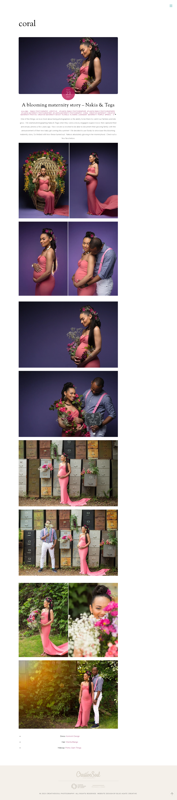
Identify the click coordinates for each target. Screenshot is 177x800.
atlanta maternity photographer (36, 113)
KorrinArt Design (73, 736)
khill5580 (24, 111)
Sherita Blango (72, 742)
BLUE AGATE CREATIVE (126, 794)
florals (65, 115)
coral (85, 113)
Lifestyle (53, 111)
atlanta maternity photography (67, 113)
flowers (73, 115)
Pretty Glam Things (73, 747)
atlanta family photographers (101, 111)
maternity (92, 115)
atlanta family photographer (72, 111)
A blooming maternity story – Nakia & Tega (68, 105)
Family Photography (39, 111)
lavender (82, 115)
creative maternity (97, 113)
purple (101, 115)
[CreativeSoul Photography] (31, 8)
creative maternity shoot (49, 115)
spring (108, 115)
